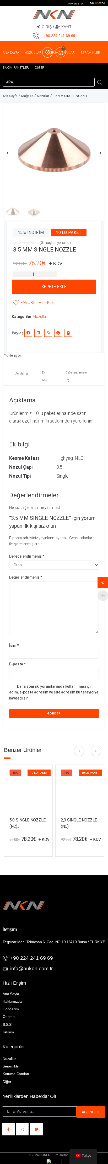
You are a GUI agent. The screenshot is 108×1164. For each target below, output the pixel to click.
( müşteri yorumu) (55, 243)
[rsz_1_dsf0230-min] (54, 153)
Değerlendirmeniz (25, 577)
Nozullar (43, 96)
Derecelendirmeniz (26, 556)
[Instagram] (22, 1129)
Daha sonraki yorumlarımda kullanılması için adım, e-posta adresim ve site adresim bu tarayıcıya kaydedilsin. (53, 692)
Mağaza (27, 96)
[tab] (21, 377)
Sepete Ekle (54, 286)
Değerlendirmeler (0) (77, 376)
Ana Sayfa (10, 96)
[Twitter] (36, 1129)
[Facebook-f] (8, 1129)
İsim (14, 645)
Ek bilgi (44, 376)
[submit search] (99, 82)
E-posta (17, 664)
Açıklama (21, 373)
